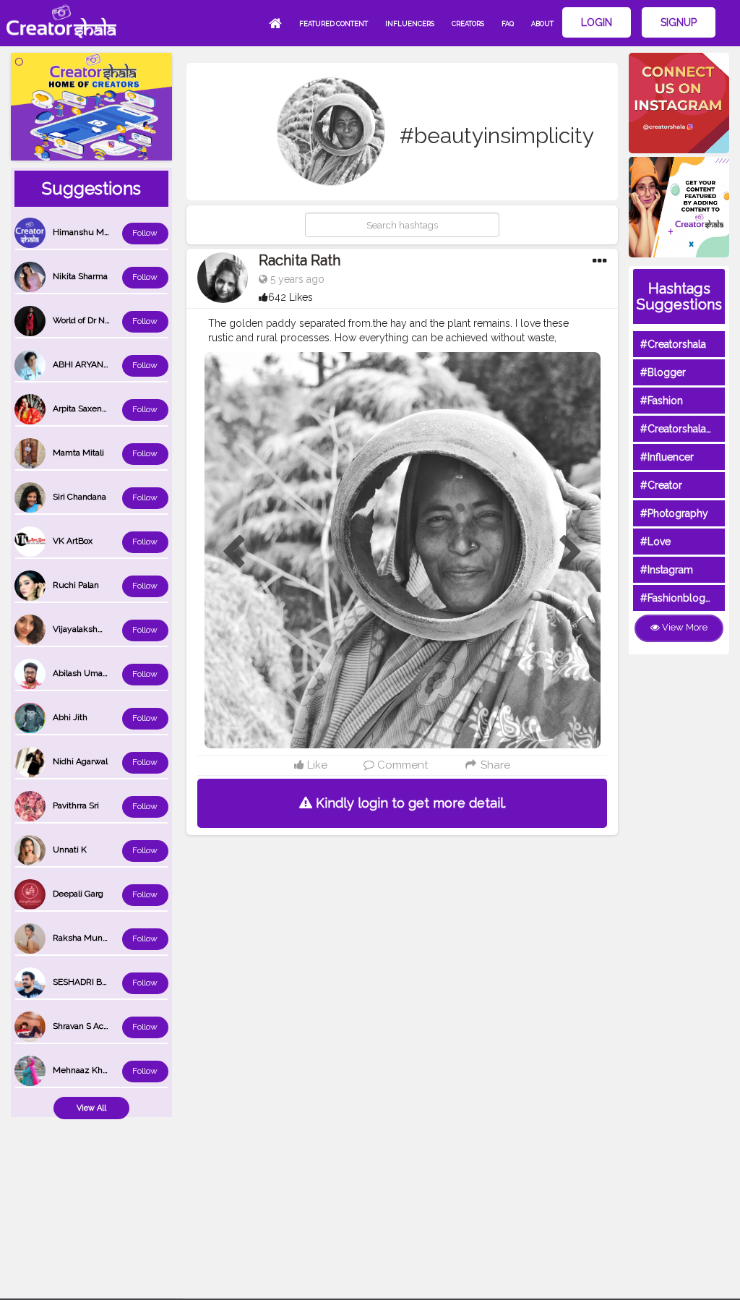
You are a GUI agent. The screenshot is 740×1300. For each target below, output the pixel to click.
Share (494, 764)
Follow (145, 233)
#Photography (674, 513)
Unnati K (70, 849)
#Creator (661, 485)
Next (571, 552)
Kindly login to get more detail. (409, 803)
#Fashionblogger (680, 598)
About (542, 23)
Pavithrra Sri (76, 805)
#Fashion (661, 400)
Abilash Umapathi (87, 673)
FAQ (508, 23)
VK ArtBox (72, 541)
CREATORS (468, 23)
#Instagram (666, 570)
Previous (233, 552)
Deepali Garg (78, 894)
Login (596, 22)
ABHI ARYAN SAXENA (96, 364)
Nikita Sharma (80, 276)
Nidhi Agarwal (80, 761)
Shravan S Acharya (89, 1026)
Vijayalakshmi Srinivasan (101, 629)
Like (315, 764)
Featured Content (333, 23)
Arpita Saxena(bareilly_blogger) (113, 408)
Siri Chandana (79, 497)
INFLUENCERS (409, 23)
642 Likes (290, 297)
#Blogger (663, 372)
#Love (655, 541)
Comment (401, 764)
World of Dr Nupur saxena (103, 320)
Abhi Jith (70, 717)
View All (91, 1108)
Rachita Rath (299, 260)
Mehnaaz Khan (82, 1070)
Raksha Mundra (84, 938)
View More (683, 627)
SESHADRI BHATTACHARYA (108, 982)
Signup (679, 22)
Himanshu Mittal (86, 232)
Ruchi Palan (76, 585)
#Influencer (667, 457)
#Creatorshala (673, 344)
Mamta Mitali (78, 453)
